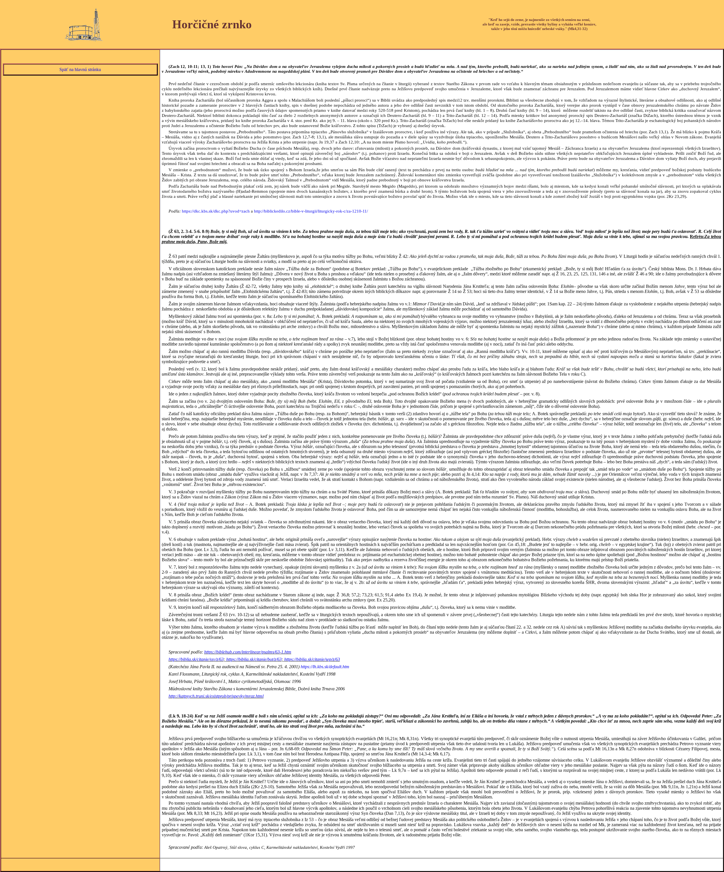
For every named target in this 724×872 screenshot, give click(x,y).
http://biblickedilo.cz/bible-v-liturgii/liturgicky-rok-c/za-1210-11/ (311, 211)
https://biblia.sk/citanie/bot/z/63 (254, 659)
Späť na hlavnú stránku (80, 69)
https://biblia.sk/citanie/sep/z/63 (312, 659)
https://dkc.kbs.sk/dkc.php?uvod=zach (216, 211)
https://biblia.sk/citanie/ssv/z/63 (196, 659)
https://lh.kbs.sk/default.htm (325, 666)
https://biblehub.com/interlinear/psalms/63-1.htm (247, 652)
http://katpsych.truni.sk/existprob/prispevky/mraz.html (216, 696)
